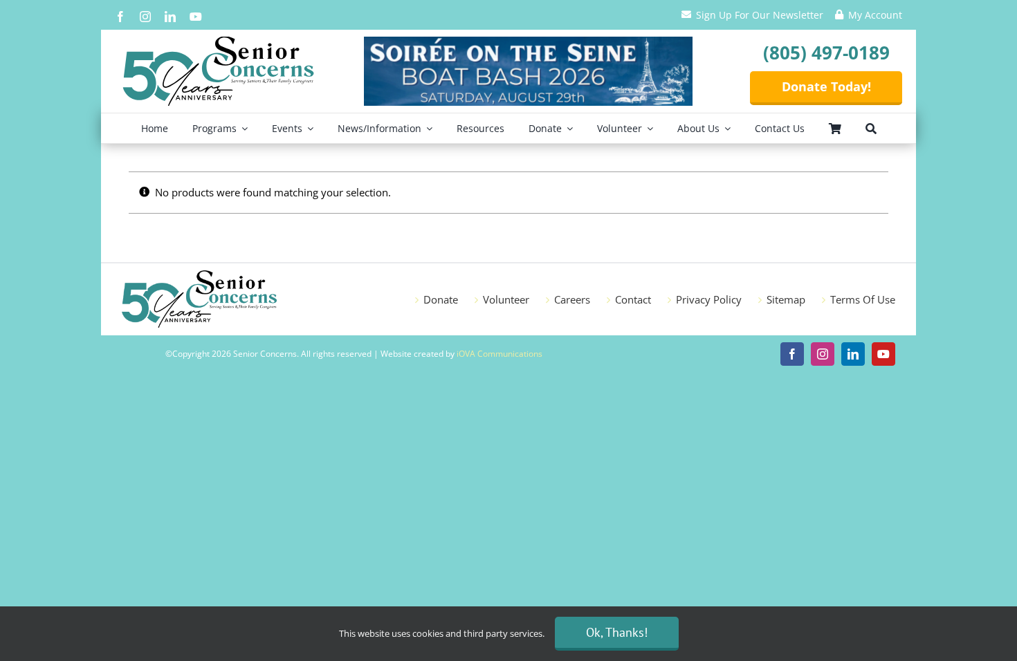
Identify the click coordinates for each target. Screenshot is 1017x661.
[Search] (871, 128)
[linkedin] (170, 16)
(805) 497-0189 (826, 52)
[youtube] (196, 16)
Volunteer (506, 299)
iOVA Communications (499, 354)
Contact (633, 299)
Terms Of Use (862, 299)
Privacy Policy (709, 299)
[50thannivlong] (218, 41)
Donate (440, 299)
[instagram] (145, 16)
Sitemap (786, 299)
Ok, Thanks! (617, 632)
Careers (572, 299)
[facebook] (120, 16)
